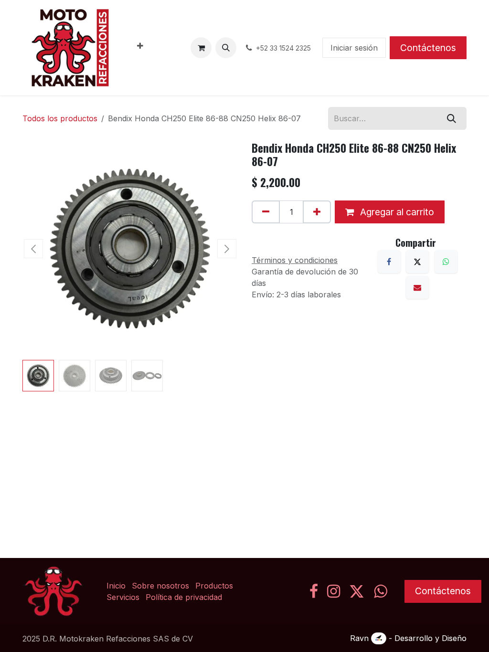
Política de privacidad (184, 597)
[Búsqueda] (451, 118)
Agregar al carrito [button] (396, 212)
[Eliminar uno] (266, 211)
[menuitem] (140, 47)
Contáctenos (428, 47)
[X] (417, 261)
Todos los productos (59, 118)
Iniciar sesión (354, 48)
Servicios (122, 597)
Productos (214, 585)
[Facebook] (389, 261)
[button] (225, 47)
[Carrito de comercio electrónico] (201, 47)
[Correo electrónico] (417, 287)
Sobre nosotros (160, 585)
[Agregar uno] (317, 211)
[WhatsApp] (446, 261)
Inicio (116, 585)
